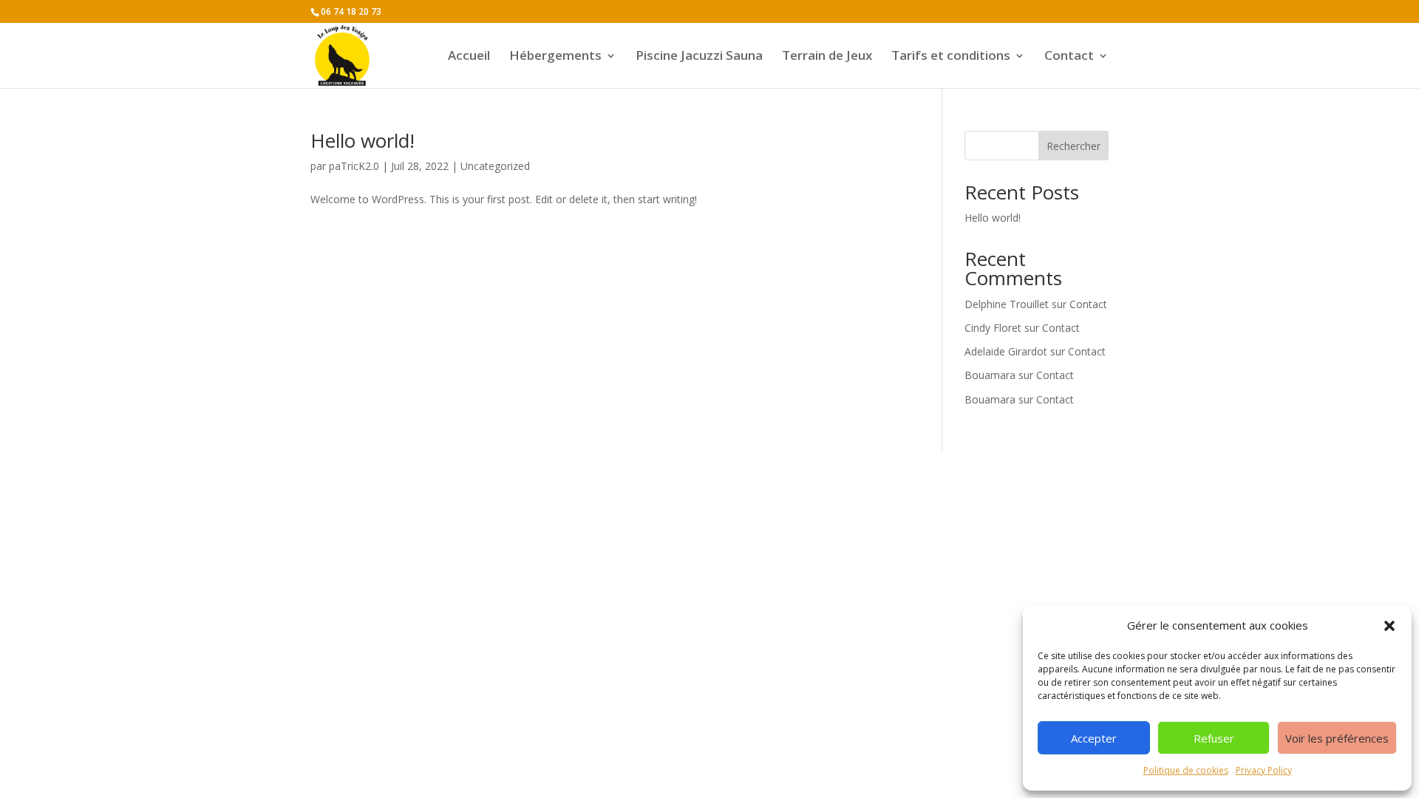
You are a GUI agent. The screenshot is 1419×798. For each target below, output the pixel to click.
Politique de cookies (1185, 770)
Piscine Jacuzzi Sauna (699, 57)
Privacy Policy (1264, 770)
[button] (1389, 625)
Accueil (469, 57)
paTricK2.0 (354, 166)
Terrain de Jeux (827, 57)
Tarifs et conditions (950, 57)
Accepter (1094, 738)
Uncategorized (495, 166)
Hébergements (555, 57)
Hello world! (362, 140)
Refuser (1214, 738)
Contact (1069, 57)
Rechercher (1073, 146)
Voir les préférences (1337, 738)
